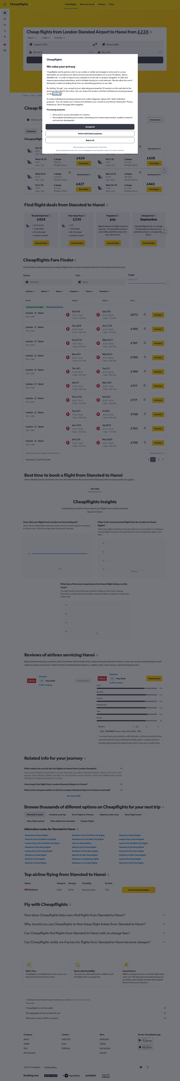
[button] (90, 127)
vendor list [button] (56, 94)
